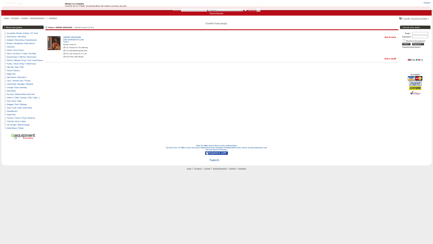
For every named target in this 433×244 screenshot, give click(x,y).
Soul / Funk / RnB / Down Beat (19, 108)
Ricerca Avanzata (216, 13)
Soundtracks (12, 111)
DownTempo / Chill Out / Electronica (21, 57)
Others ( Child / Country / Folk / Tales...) (23, 98)
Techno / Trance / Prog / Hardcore (21, 118)
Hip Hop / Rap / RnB (15, 67)
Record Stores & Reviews (216, 150)
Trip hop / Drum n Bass (16, 121)
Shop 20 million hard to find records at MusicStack (216, 146)
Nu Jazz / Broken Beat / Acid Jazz (21, 94)
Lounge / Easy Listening (17, 87)
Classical (10, 47)
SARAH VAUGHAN (72, 37)
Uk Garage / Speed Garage (18, 125)
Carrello (407, 18)
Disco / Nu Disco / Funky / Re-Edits (21, 54)
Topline (66, 42)
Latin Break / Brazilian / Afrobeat (20, 84)
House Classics (13, 70)
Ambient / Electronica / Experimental (21, 40)
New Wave (11, 91)
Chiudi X (427, 3)
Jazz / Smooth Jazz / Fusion (18, 81)
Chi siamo (15, 18)
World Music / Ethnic (15, 128)
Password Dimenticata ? (411, 47)
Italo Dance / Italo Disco (16, 77)
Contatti (24, 18)
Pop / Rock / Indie (14, 101)
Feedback (53, 18)
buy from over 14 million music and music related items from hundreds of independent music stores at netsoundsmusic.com (216, 148)
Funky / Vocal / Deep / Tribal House (21, 64)
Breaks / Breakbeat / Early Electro (21, 43)
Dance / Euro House (15, 50)
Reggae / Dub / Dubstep (17, 104)
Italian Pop (11, 74)
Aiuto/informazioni (37, 18)
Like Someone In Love (73, 39)
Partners (232, 168)
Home (6, 18)
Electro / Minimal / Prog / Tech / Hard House (25, 60)
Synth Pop (11, 115)
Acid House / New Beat (16, 37)
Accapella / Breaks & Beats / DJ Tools (22, 33)
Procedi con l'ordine (419, 18)
